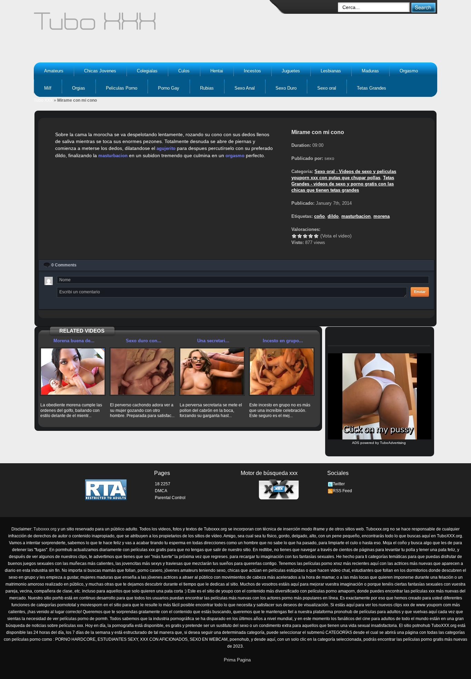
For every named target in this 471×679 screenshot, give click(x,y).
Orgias (78, 88)
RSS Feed (342, 490)
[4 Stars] (310, 236)
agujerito (166, 148)
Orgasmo (409, 70)
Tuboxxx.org (45, 529)
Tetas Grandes (371, 88)
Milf (47, 88)
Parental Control (170, 497)
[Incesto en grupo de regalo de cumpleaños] (281, 371)
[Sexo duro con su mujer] (142, 371)
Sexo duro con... (143, 340)
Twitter (339, 484)
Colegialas (147, 70)
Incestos (252, 70)
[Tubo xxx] (155, 24)
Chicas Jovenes (100, 70)
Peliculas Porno (121, 88)
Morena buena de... (73, 340)
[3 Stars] (305, 236)
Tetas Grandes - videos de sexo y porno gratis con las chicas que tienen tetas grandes (342, 184)
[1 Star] (294, 236)
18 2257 (162, 484)
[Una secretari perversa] (212, 371)
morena (381, 216)
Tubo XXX (43, 100)
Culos (184, 70)
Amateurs (53, 70)
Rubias (207, 88)
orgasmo (235, 155)
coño (319, 216)
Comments (64, 265)
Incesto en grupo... (283, 340)
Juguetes (291, 70)
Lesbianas (331, 70)
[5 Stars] (316, 236)
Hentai (216, 70)
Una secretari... (213, 340)
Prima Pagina (237, 659)
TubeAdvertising (393, 443)
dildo (333, 216)
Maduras (370, 70)
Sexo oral (326, 88)
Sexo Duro (286, 88)
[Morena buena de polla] (73, 371)
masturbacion (113, 155)
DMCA (161, 490)
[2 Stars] (299, 236)
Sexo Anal (244, 88)
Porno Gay (168, 88)
